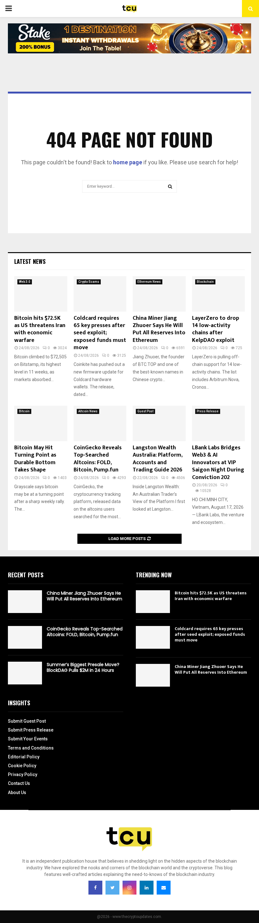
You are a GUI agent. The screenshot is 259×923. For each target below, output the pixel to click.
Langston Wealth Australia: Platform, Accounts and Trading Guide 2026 (157, 459)
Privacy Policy (22, 774)
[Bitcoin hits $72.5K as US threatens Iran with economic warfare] (40, 294)
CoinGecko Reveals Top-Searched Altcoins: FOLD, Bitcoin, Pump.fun (98, 459)
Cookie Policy (22, 765)
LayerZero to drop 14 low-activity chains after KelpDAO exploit (215, 329)
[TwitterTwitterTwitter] (112, 888)
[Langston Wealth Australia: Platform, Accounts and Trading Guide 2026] (159, 423)
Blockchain (205, 281)
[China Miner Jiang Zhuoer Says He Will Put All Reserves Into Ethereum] (159, 294)
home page (127, 162)
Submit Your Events (28, 738)
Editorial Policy (23, 756)
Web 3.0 (24, 281)
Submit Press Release (30, 729)
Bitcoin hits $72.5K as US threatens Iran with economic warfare (39, 329)
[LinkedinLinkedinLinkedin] (147, 888)
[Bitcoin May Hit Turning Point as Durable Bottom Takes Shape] (40, 423)
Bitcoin (24, 411)
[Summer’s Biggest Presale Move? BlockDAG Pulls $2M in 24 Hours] (25, 673)
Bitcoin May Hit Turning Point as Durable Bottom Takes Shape (35, 459)
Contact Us (19, 783)
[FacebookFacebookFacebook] (95, 888)
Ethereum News (149, 281)
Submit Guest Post (27, 721)
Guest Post (145, 411)
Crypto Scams (88, 281)
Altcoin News (88, 411)
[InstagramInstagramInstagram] (129, 888)
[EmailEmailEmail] (164, 888)
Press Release (208, 411)
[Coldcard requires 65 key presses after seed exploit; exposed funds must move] (100, 294)
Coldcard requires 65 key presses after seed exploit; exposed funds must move (100, 333)
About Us (17, 792)
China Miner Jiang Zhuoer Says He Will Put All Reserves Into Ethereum (159, 329)
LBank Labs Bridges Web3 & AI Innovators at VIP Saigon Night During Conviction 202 (218, 462)
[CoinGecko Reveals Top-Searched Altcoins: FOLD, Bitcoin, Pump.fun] (100, 423)
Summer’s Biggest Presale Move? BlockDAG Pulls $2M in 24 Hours (83, 667)
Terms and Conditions (31, 747)
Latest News (29, 261)
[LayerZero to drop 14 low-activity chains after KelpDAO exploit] (218, 294)
